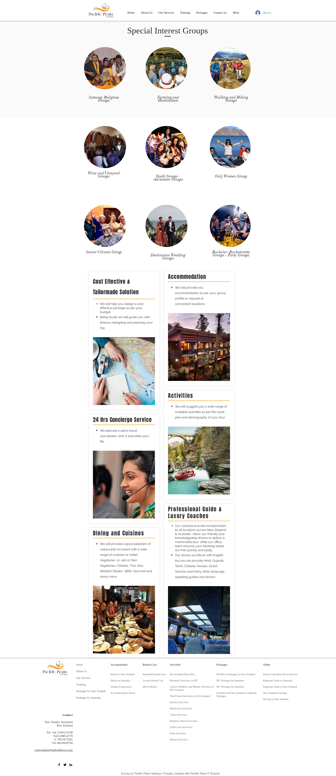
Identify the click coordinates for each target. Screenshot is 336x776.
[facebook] (59, 765)
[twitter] (65, 765)
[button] (185, 12)
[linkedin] (71, 765)
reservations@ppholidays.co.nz (54, 750)
